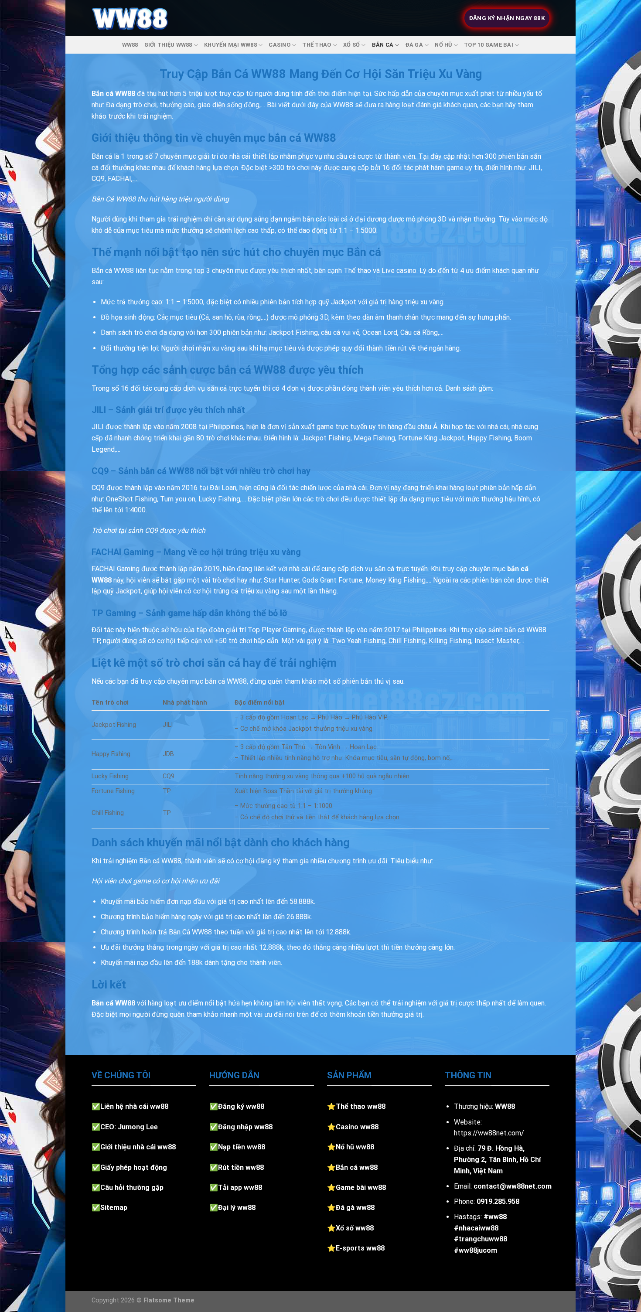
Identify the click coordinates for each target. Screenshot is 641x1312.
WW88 (130, 44)
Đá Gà (414, 44)
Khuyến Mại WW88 (230, 44)
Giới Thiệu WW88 (168, 44)
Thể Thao (316, 44)
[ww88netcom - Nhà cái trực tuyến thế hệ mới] (130, 18)
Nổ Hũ (443, 44)
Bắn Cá (383, 44)
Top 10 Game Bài (488, 44)
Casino (279, 44)
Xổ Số (351, 44)
